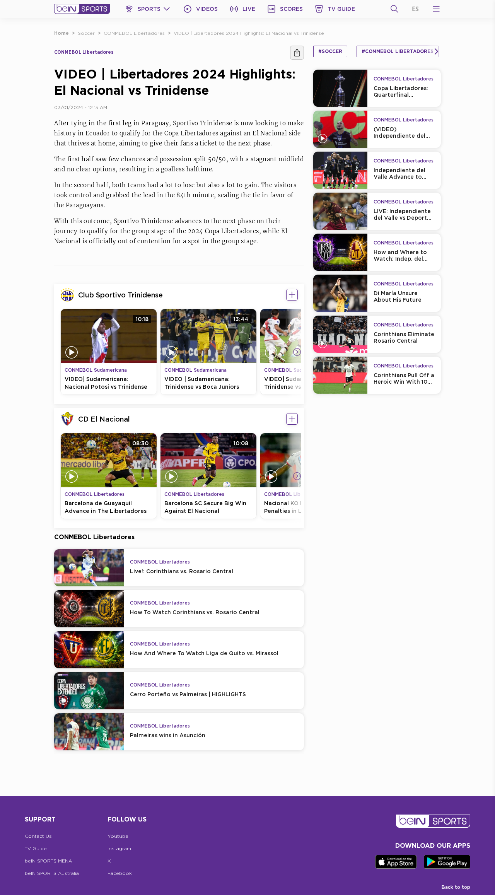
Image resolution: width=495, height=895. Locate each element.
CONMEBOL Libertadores (134, 33)
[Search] (394, 9)
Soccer (86, 33)
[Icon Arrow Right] (297, 352)
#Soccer (330, 51)
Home (61, 33)
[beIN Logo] (82, 9)
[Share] (297, 53)
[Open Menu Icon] (436, 9)
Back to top (456, 887)
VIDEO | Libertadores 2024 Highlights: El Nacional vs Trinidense (249, 33)
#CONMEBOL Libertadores (398, 51)
